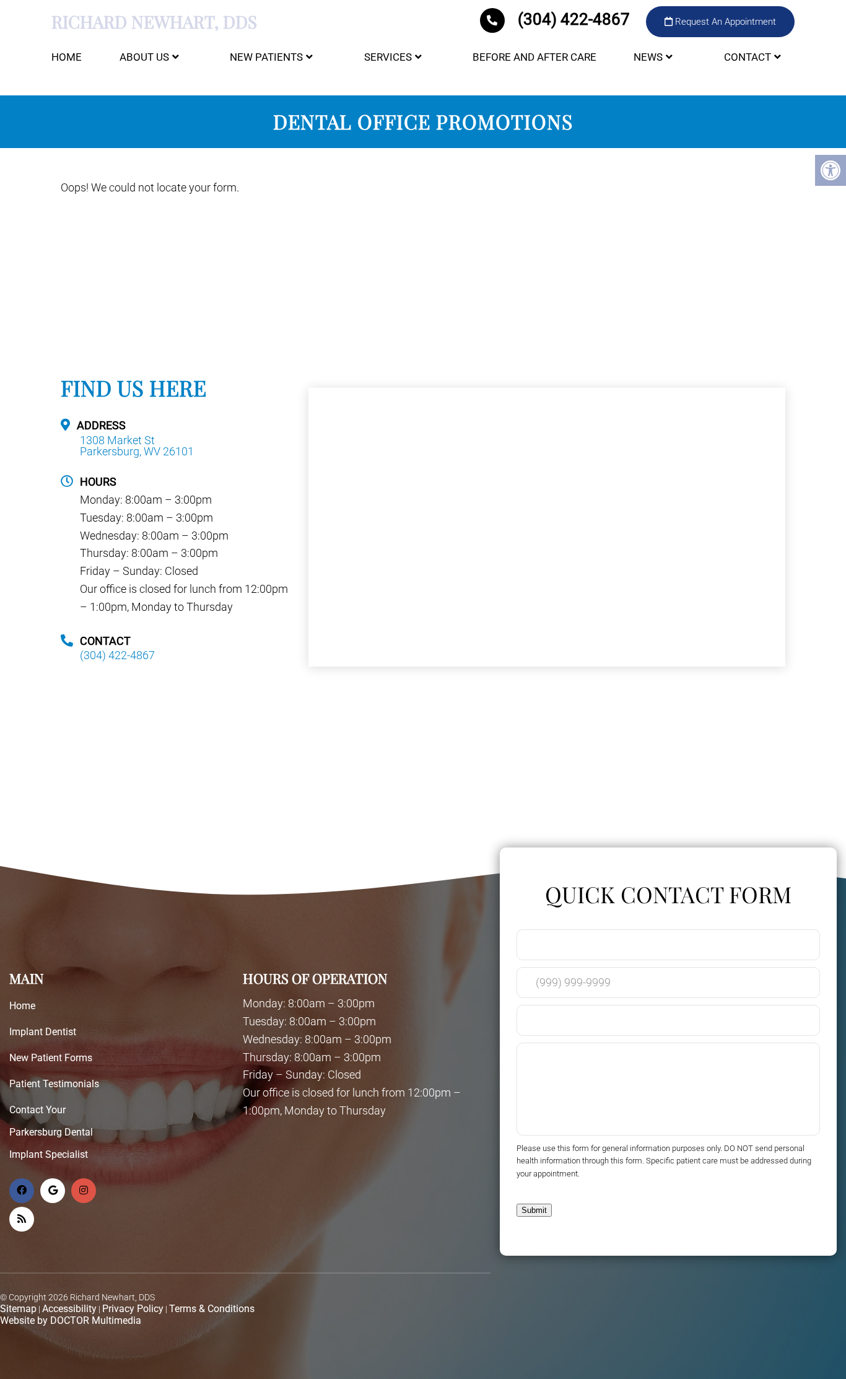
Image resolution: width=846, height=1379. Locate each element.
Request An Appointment (724, 21)
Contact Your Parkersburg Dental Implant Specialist (51, 1132)
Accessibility (69, 1309)
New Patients (266, 57)
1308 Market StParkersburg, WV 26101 (137, 446)
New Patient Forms (50, 1058)
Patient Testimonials (54, 1084)
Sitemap (18, 1309)
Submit (534, 1210)
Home (66, 57)
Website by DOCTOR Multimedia (70, 1320)
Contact (747, 57)
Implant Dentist (42, 1032)
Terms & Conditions (212, 1309)
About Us (144, 57)
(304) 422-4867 (574, 19)
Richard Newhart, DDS (154, 21)
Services (388, 57)
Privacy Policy (133, 1309)
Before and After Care (534, 57)
